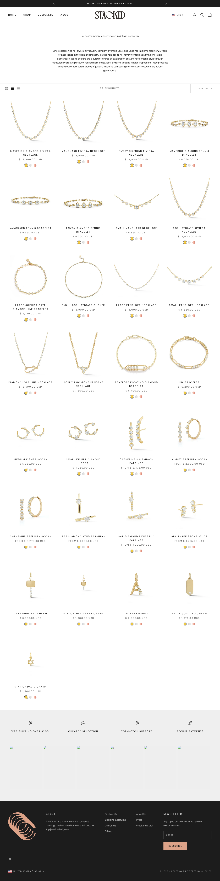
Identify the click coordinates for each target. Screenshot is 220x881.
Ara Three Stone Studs (189, 536)
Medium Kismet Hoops (30, 459)
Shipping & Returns (115, 819)
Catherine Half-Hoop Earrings (136, 461)
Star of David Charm (30, 686)
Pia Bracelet (189, 382)
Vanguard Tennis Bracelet (31, 228)
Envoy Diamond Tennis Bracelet (83, 230)
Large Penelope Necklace (136, 305)
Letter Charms (136, 613)
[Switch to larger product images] (6, 88)
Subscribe (175, 845)
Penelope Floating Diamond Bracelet (136, 384)
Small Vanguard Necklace (136, 228)
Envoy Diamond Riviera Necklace (136, 153)
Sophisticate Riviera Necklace (189, 230)
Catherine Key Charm (30, 613)
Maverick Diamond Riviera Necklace (30, 153)
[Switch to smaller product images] (12, 88)
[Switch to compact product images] (18, 88)
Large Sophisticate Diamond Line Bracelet (30, 307)
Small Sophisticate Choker (83, 305)
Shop (27, 14)
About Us (141, 814)
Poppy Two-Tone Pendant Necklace (83, 384)
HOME (12, 14)
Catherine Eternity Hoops (30, 536)
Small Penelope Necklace (189, 305)
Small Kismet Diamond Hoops (83, 461)
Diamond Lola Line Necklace (30, 382)
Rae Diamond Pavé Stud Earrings (136, 538)
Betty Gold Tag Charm (189, 613)
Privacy (109, 831)
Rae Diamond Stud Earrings (83, 536)
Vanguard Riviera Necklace (83, 151)
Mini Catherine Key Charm (83, 613)
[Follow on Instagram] (10, 859)
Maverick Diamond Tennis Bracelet (189, 153)
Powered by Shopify (198, 871)
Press (139, 819)
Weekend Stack (144, 825)
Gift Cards (110, 825)
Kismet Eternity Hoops (189, 459)
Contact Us (111, 814)
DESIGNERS (46, 14)
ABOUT (65, 14)
